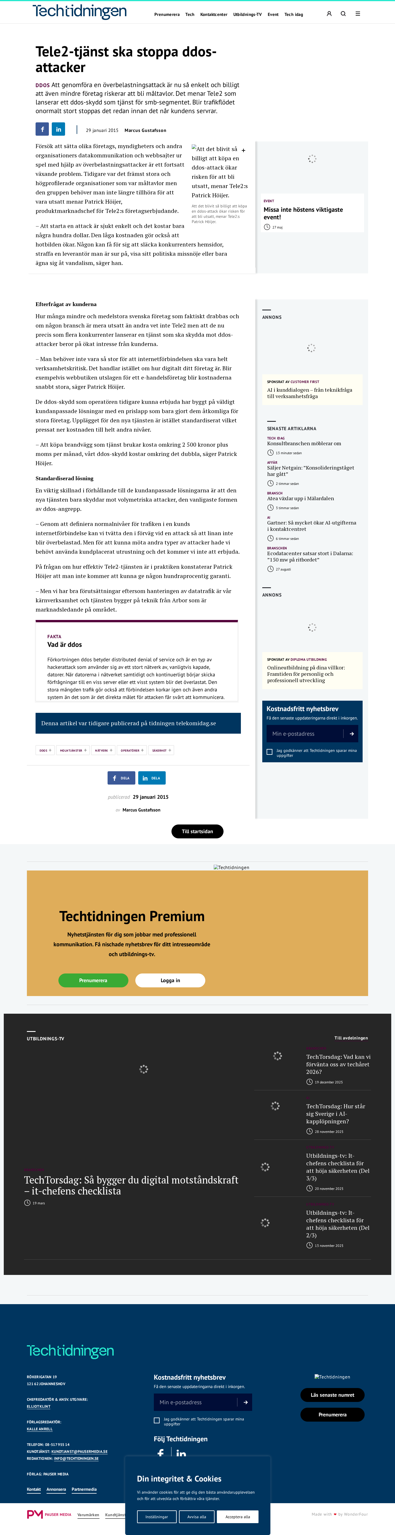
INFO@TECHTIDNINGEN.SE (76, 1458)
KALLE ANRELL (40, 1429)
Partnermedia (84, 1489)
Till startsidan (197, 831)
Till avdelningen (351, 1038)
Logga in (170, 980)
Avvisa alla (196, 1516)
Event (273, 14)
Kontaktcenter (214, 14)
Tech (190, 14)
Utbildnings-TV (247, 14)
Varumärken (88, 1514)
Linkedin (181, 1454)
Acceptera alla (238, 1516)
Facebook (161, 1454)
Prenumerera (167, 14)
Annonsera (56, 1489)
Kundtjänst (115, 1514)
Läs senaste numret (332, 1395)
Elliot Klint (38, 1406)
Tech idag (294, 14)
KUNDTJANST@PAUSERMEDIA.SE (79, 1451)
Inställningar (156, 1516)
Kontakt (34, 1489)
